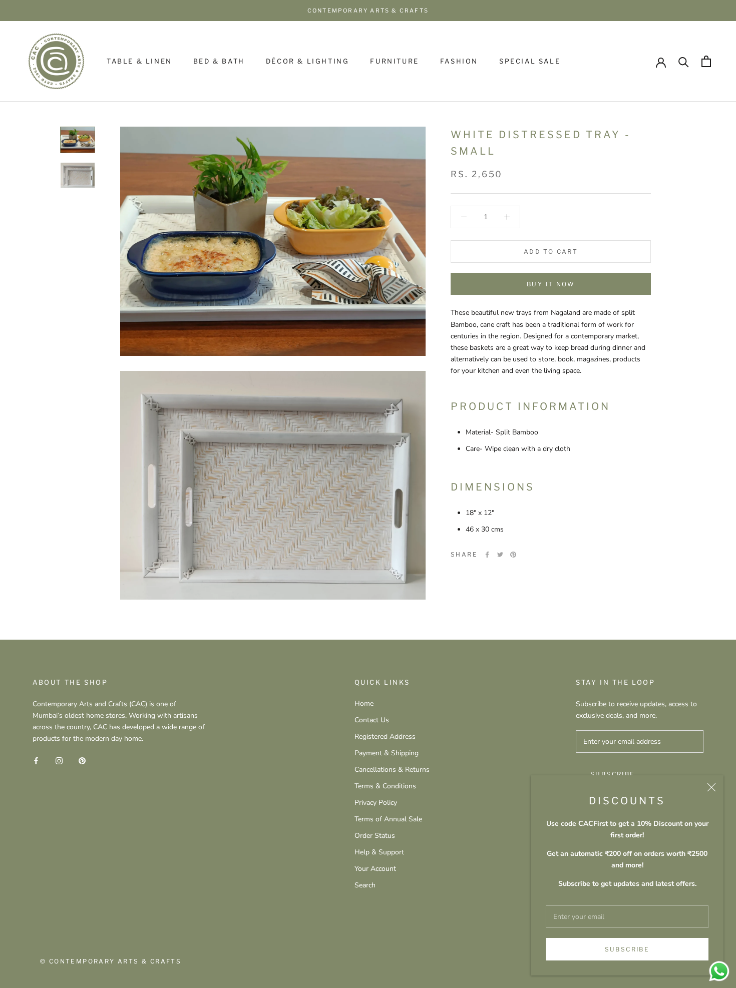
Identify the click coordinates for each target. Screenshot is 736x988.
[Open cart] (706, 61)
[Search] (683, 61)
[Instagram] (59, 760)
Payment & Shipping (386, 753)
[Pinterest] (513, 555)
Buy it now (551, 284)
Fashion (459, 61)
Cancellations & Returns (392, 769)
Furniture (394, 61)
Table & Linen (139, 61)
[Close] (711, 787)
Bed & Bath (219, 61)
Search (365, 885)
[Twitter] (500, 555)
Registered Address (385, 736)
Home (364, 703)
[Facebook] (487, 555)
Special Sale (529, 61)
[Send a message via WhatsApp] (719, 971)
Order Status (374, 835)
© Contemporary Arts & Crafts (110, 961)
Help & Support (379, 852)
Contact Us (371, 720)
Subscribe (627, 949)
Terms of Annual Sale (388, 819)
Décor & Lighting (307, 61)
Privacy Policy (375, 802)
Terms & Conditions (385, 786)
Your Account (375, 868)
